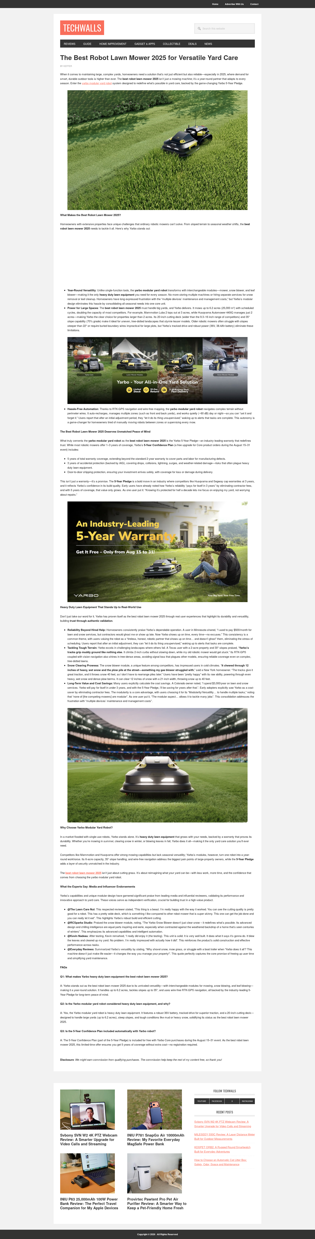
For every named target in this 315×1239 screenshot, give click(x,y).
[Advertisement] (157, 261)
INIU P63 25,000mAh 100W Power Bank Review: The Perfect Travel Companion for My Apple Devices (89, 1203)
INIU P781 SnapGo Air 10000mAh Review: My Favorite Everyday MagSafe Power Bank (155, 1139)
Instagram (247, 1101)
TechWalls (82, 27)
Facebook (217, 1101)
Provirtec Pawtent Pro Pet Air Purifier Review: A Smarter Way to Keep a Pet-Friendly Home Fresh (156, 1203)
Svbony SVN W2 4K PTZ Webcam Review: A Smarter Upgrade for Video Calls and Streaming (88, 1139)
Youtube (201, 1101)
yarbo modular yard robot (97, 83)
